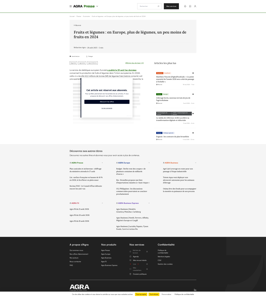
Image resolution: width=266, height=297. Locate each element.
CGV (159, 260)
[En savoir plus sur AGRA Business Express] (149, 203)
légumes (73, 63)
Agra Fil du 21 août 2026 (79, 209)
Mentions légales (164, 256)
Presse (159, 94)
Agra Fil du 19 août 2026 (79, 221)
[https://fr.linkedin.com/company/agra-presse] (195, 290)
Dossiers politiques (140, 274)
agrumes (82, 63)
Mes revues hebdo (140, 260)
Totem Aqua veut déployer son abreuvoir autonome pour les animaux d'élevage (178, 180)
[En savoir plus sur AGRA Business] (195, 162)
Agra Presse (105, 250)
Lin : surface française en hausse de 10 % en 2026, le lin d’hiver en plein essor (86, 178)
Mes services (171, 6)
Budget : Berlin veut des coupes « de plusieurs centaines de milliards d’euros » (131, 171)
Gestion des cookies (165, 264)
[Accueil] (80, 287)
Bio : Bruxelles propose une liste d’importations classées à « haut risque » (132, 181)
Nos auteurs (74, 258)
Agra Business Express (109, 265)
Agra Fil (104, 261)
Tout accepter (141, 294)
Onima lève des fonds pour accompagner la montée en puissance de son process (179, 190)
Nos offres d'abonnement (79, 254)
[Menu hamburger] (71, 6)
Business (159, 73)
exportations (92, 63)
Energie (165, 94)
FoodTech (167, 73)
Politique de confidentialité (163, 251)
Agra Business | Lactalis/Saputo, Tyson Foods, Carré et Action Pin (132, 227)
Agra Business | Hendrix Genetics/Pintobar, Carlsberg (128, 210)
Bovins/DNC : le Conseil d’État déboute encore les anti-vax (86, 187)
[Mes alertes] (185, 6)
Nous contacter (75, 261)
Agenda (136, 256)
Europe (159, 133)
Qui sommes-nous (76, 250)
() (134, 63)
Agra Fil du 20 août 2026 (79, 215)
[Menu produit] (97, 6)
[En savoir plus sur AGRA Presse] (102, 162)
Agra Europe (105, 254)
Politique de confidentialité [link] (184, 294)
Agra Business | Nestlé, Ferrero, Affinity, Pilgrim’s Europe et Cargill (132, 219)
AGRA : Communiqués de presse (180, 113)
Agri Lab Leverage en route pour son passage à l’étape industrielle (178, 170)
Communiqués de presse (162, 113)
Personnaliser (166, 294)
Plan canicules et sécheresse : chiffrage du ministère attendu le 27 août (85, 170)
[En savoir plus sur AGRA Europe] (149, 162)
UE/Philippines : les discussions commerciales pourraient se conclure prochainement (131, 191)
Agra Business (106, 258)
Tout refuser (154, 294)
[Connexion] (195, 6)
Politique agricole (168, 133)
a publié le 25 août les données (121, 70)
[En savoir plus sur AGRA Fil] (102, 203)
